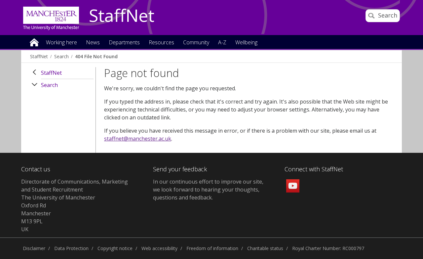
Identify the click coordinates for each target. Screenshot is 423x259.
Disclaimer (34, 248)
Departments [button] (124, 43)
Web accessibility (159, 248)
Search (61, 56)
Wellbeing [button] (246, 43)
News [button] (93, 43)
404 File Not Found (96, 56)
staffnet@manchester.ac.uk (137, 138)
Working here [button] (61, 43)
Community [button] (196, 43)
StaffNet (121, 16)
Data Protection (71, 248)
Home (34, 41)
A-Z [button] (222, 43)
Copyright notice (115, 248)
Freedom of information (212, 248)
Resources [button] (161, 43)
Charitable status (265, 248)
